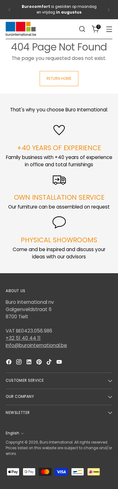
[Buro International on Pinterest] (39, 363)
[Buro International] (21, 29)
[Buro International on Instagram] (19, 363)
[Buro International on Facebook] (9, 363)
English (12, 433)
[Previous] (9, 9)
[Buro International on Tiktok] (49, 363)
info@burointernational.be (36, 345)
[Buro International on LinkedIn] (29, 363)
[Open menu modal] (109, 29)
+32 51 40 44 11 (23, 338)
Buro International (56, 442)
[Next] (108, 9)
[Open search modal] (82, 29)
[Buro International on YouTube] (60, 363)
